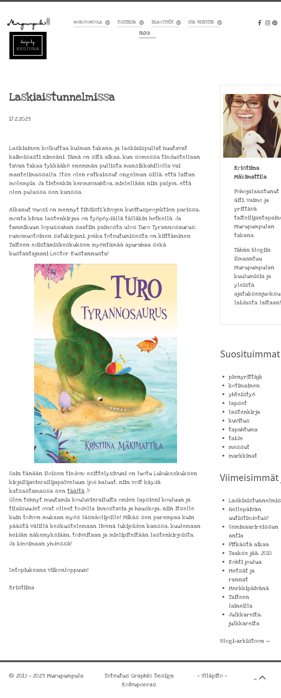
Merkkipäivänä (249, 588)
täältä (76, 491)
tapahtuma (243, 429)
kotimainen (244, 385)
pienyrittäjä (245, 376)
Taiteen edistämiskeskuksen (49, 244)
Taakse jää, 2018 (250, 553)
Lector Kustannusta (78, 253)
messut (239, 447)
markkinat (243, 455)
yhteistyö (242, 394)
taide (236, 438)
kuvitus (239, 420)
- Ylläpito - (212, 675)
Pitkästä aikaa (249, 544)
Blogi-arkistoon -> (245, 641)
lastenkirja (244, 412)
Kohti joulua (245, 562)
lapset (238, 403)
